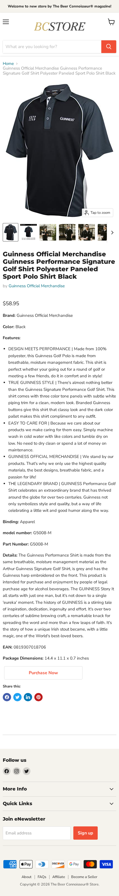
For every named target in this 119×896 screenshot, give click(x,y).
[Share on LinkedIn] (28, 697)
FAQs (42, 876)
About (27, 876)
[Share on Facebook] (7, 697)
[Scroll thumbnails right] (111, 232)
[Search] (108, 46)
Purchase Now (43, 673)
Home (8, 63)
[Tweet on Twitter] (17, 697)
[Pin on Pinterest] (38, 697)
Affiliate (58, 876)
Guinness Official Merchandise (37, 286)
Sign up (85, 833)
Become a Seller (84, 876)
